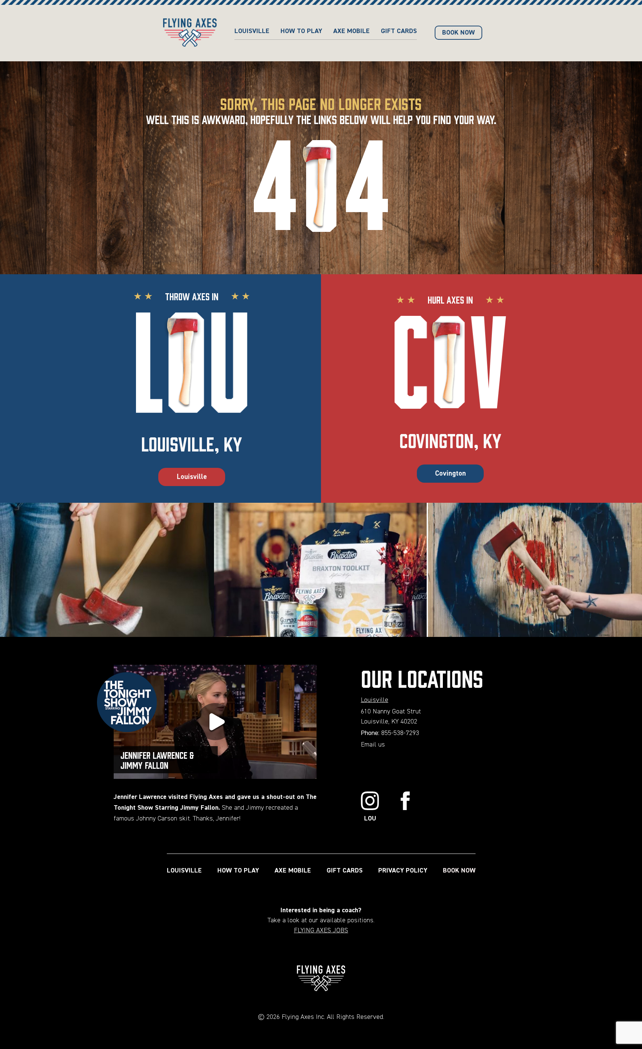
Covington (450, 473)
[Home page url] (190, 33)
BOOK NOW (459, 870)
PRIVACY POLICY (402, 870)
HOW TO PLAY (301, 31)
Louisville (251, 31)
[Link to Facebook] (405, 807)
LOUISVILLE (184, 870)
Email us (373, 744)
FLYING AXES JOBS (321, 930)
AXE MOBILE (351, 31)
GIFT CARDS (399, 31)
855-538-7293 (400, 733)
